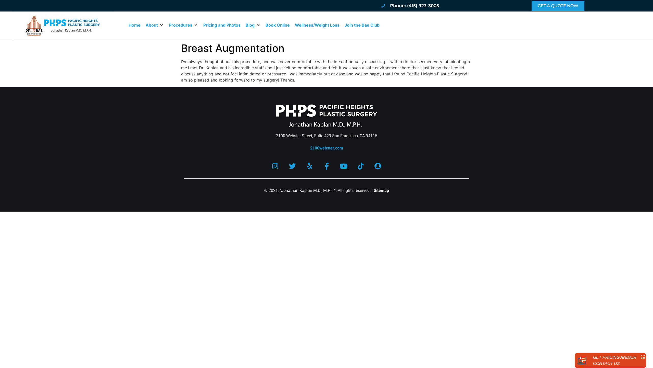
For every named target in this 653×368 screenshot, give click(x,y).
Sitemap (381, 190)
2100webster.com (326, 148)
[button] (154, 25)
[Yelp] (309, 166)
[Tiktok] (360, 166)
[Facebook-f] (326, 166)
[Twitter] (292, 166)
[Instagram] (275, 166)
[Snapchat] (377, 166)
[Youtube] (343, 166)
